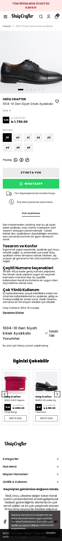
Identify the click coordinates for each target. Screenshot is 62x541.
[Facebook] (5, 521)
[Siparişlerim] (48, 16)
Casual (7, 26)
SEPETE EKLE (15, 418)
